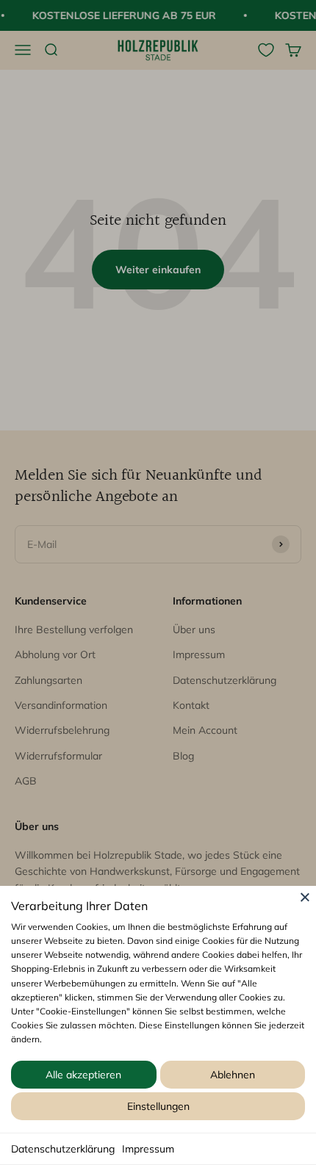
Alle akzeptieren (83, 1074)
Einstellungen (158, 1106)
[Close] (305, 897)
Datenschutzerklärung (63, 1148)
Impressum (148, 1148)
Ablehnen (232, 1074)
